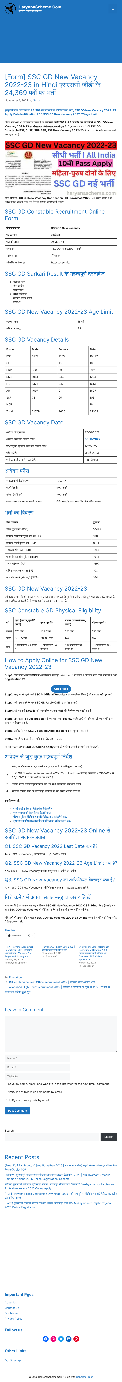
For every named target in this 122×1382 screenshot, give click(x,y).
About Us (11, 1302)
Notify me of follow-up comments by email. (35, 1092)
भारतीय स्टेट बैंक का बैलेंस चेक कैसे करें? (32, 808)
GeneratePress (84, 1376)
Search (9, 1130)
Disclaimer (11, 1313)
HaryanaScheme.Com (40, 7)
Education (15, 977)
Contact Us (12, 1307)
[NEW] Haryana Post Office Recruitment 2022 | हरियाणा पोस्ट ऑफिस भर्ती (52, 982)
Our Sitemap (13, 1360)
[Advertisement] (61, 41)
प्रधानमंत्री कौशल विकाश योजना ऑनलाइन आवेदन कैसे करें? (42, 820)
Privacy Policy (13, 1318)
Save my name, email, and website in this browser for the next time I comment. (59, 1083)
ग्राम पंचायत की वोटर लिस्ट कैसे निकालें (32, 812)
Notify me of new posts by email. (29, 1100)
